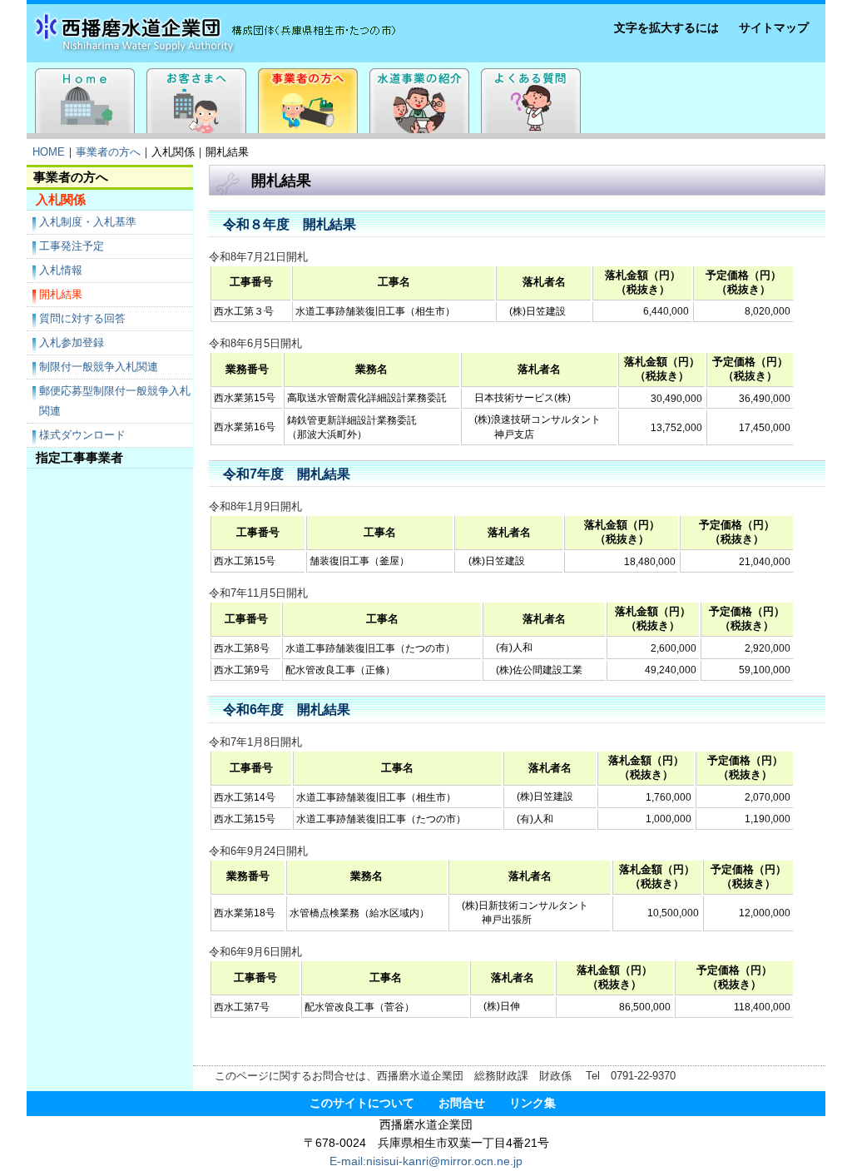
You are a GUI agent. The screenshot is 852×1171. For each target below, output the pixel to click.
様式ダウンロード (82, 435)
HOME (48, 152)
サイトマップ (774, 28)
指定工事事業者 (79, 457)
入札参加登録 (71, 342)
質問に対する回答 (82, 318)
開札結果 (60, 294)
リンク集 (532, 1103)
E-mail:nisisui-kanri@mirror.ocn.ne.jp (426, 1161)
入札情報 (60, 270)
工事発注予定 (71, 246)
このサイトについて (362, 1103)
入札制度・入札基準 (87, 222)
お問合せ (461, 1103)
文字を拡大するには (666, 28)
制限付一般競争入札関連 (98, 366)
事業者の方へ (108, 152)
